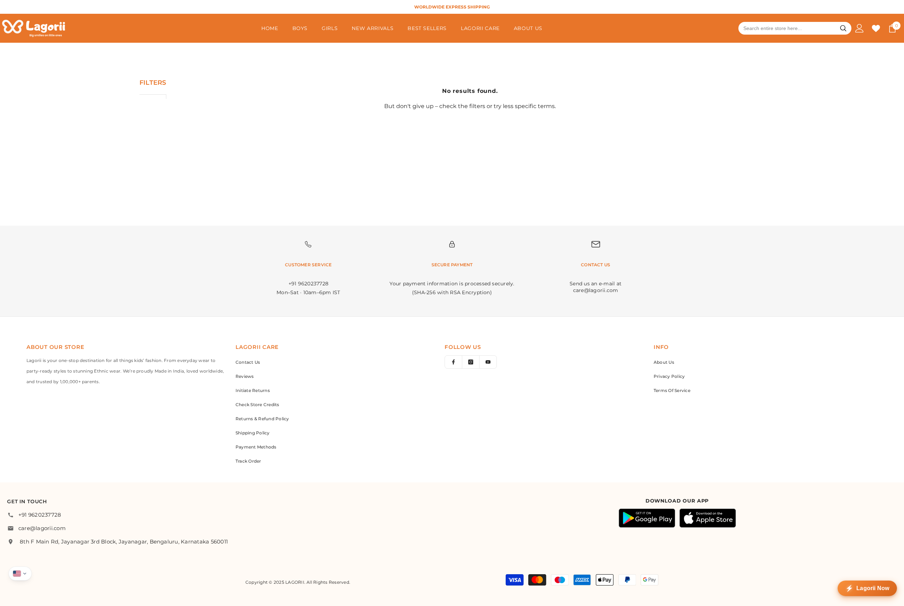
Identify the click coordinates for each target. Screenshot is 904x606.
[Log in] (859, 28)
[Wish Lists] (876, 28)
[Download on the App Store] (707, 518)
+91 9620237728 (39, 514)
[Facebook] (453, 362)
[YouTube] (488, 362)
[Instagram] (470, 362)
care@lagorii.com (42, 528)
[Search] (843, 28)
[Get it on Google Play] (647, 518)
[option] (452, 7)
